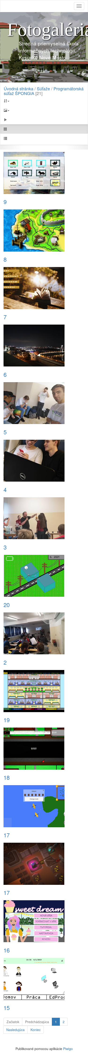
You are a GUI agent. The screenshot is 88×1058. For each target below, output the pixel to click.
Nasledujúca (15, 1029)
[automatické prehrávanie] (44, 119)
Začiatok (13, 1021)
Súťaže (43, 88)
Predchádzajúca (37, 1021)
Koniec (36, 1029)
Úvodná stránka (18, 88)
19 (7, 720)
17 (7, 835)
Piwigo (68, 1048)
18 (7, 777)
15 (7, 1008)
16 (7, 950)
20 (7, 605)
